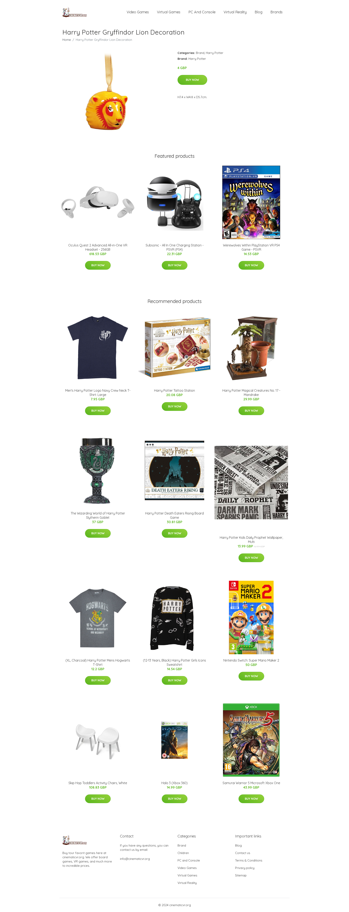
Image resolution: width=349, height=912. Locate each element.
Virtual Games (168, 12)
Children (183, 853)
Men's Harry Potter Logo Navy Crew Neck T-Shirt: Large (97, 392)
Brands (276, 12)
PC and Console (201, 12)
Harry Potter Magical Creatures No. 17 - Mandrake (251, 392)
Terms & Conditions (248, 860)
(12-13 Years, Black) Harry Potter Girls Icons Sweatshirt (174, 662)
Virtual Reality (235, 12)
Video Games (138, 12)
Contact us (242, 853)
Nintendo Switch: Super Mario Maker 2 (251, 660)
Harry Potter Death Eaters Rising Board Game (174, 515)
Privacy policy (244, 868)
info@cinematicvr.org (135, 859)
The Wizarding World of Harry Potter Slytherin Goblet (98, 515)
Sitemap (241, 875)
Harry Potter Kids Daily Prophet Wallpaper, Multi (251, 539)
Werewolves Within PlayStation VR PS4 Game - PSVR (251, 247)
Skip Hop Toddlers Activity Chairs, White (97, 783)
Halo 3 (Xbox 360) (174, 783)
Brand (200, 53)
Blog (258, 12)
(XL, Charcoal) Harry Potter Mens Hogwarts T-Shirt (97, 662)
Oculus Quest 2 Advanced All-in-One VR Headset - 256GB (97, 247)
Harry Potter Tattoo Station (174, 390)
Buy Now (192, 80)
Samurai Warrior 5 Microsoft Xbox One (251, 783)
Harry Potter (214, 53)
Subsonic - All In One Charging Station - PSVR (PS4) (175, 247)
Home (66, 40)
